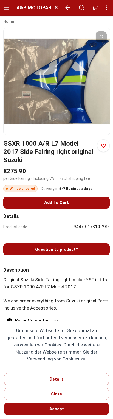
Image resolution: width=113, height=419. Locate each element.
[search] (82, 8)
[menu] (7, 8)
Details (57, 379)
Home (8, 21)
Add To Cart (56, 202)
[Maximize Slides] (101, 37)
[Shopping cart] (95, 8)
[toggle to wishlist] (103, 146)
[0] (95, 8)
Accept (56, 408)
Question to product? (56, 249)
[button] (101, 36)
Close (56, 394)
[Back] (67, 8)
